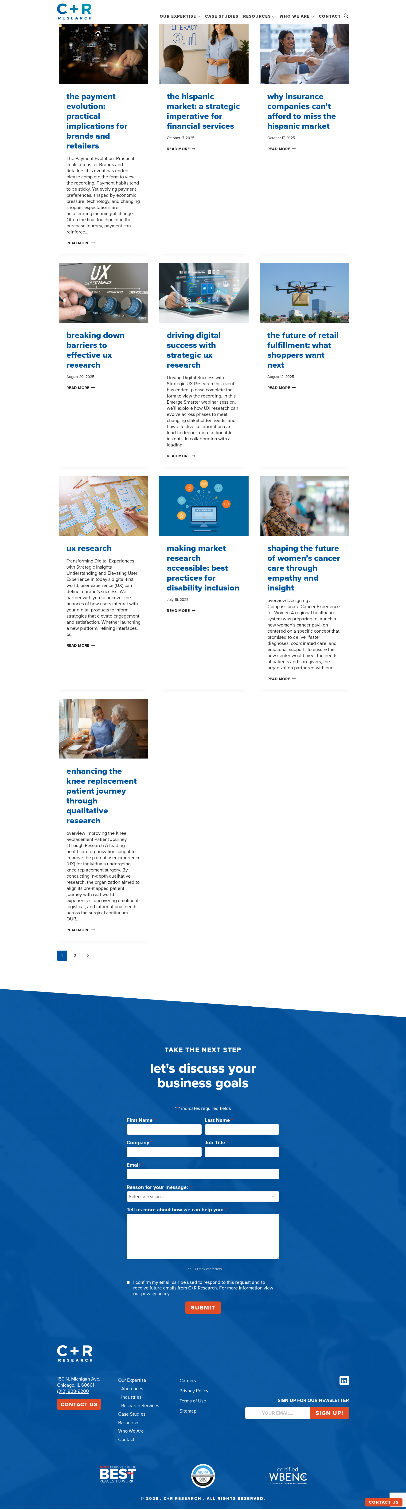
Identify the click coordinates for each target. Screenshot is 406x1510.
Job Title (216, 1142)
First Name (141, 1120)
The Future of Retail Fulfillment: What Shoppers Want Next (303, 350)
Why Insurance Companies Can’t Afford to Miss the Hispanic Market (301, 111)
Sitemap (188, 1410)
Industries (131, 1397)
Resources (128, 1422)
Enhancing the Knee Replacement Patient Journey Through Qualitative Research (101, 796)
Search (346, 16)
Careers (188, 1380)
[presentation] (103, 54)
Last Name (219, 1120)
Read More (80, 243)
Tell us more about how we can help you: (177, 1209)
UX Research (89, 548)
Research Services (140, 1405)
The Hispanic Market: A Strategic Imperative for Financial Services (203, 111)
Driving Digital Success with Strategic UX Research (194, 350)
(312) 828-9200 (73, 1391)
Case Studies (221, 16)
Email (135, 1165)
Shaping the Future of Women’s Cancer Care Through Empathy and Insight (303, 568)
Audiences (132, 1388)
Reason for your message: (159, 1187)
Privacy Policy (194, 1390)
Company (139, 1142)
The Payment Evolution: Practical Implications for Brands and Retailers (97, 121)
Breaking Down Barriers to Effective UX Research (95, 350)
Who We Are (131, 1430)
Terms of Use (193, 1400)
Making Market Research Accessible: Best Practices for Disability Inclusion (203, 568)
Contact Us (79, 1404)
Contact (330, 16)
